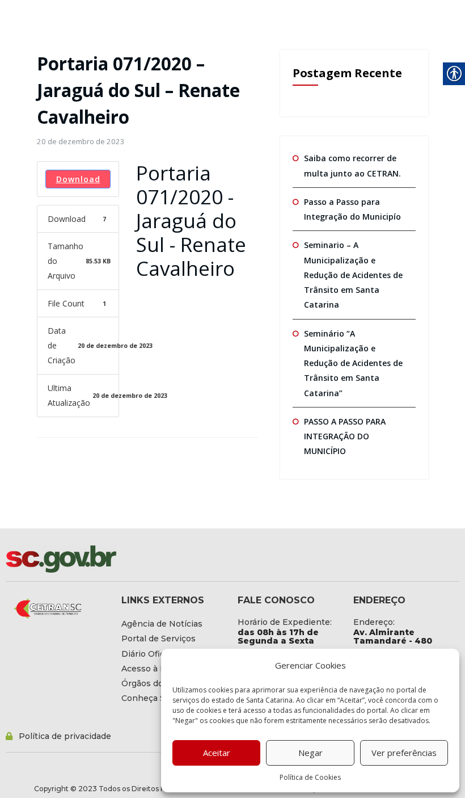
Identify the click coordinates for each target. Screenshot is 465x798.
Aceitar (216, 752)
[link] (81, 141)
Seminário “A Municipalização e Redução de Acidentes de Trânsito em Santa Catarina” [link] (353, 363)
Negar (310, 752)
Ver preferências (404, 752)
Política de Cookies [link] (310, 777)
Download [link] (78, 179)
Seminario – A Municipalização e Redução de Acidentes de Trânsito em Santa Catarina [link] (353, 275)
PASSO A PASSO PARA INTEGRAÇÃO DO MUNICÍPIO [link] (345, 436)
